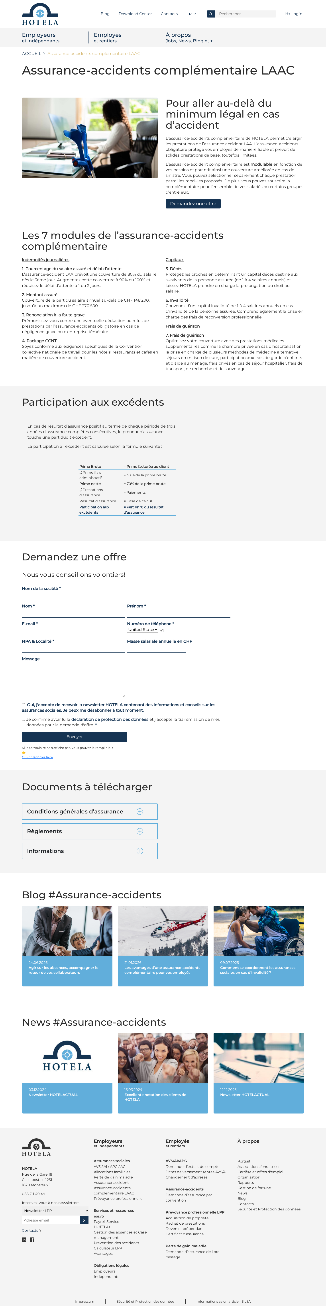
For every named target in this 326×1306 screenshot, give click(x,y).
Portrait (244, 1161)
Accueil (31, 53)
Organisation (249, 1177)
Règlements (44, 831)
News (242, 1193)
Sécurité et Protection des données (269, 1209)
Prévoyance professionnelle (118, 1198)
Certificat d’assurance (185, 1234)
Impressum (84, 1301)
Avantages (103, 1253)
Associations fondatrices (259, 1167)
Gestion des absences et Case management (120, 1235)
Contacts (169, 14)
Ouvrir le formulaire (37, 757)
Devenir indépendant (185, 1229)
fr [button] (189, 14)
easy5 (99, 1216)
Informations (45, 851)
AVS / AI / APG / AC (110, 1167)
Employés (108, 37)
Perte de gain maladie (113, 1177)
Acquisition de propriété (187, 1218)
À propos (189, 37)
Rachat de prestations (185, 1223)
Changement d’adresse (187, 1177)
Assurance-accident (111, 1182)
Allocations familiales (112, 1172)
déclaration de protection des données (109, 719)
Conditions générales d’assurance (75, 811)
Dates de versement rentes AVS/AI (196, 1172)
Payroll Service (106, 1222)
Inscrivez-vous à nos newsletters (50, 1203)
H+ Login (293, 14)
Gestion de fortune (254, 1188)
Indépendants (106, 1277)
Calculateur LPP (108, 1248)
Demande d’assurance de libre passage (193, 1254)
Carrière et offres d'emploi (260, 1172)
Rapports (246, 1182)
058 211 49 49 (33, 1194)
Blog (105, 14)
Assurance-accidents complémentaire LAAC (114, 1190)
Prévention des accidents (116, 1243)
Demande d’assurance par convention (189, 1197)
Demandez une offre (193, 203)
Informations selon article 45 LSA (224, 1301)
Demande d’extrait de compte (193, 1167)
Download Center (135, 14)
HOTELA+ (102, 1227)
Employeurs (40, 37)
